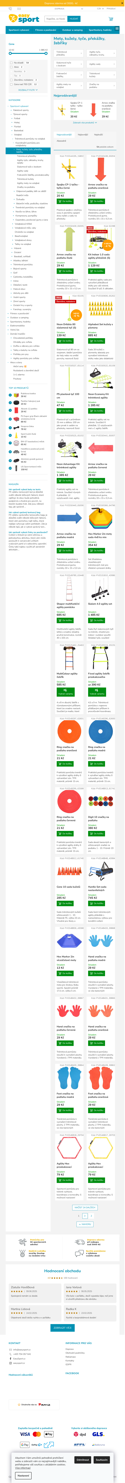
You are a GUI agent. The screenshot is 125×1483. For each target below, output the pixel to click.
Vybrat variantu (65, 693)
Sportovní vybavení (19, 106)
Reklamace (71, 1356)
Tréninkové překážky (26, 156)
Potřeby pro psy (21, 354)
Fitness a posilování (19, 313)
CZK (99, 8)
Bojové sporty (19, 268)
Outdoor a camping (19, 317)
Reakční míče (22, 195)
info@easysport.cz (21, 1349)
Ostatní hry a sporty (22, 305)
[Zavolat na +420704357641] (13, 8)
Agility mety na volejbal (28, 183)
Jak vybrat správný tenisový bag (24, 512)
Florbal (17, 126)
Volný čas (14, 329)
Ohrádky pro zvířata (22, 342)
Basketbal (18, 130)
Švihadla (20, 199)
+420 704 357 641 (22, 1354)
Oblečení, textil (20, 284)
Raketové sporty (21, 110)
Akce (18, 67)
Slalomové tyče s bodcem (29, 166)
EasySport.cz (19, 1358)
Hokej (17, 122)
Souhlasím (102, 1460)
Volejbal (18, 134)
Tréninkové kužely (25, 179)
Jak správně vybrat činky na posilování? (28, 532)
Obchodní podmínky (75, 1352)
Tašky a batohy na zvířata (25, 350)
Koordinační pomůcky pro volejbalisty (28, 144)
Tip (17, 75)
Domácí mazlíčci (17, 333)
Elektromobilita (17, 325)
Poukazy (17, 378)
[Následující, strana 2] (85, 1216)
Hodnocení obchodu (62, 1271)
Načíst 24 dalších (85, 1207)
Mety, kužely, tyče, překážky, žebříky (29, 150)
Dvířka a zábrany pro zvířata (26, 346)
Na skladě (21, 62)
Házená (17, 248)
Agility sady (22, 170)
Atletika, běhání (20, 260)
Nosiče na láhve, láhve (26, 211)
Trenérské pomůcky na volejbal (30, 207)
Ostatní (17, 252)
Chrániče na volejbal (24, 232)
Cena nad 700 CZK (25, 84)
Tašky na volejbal (23, 244)
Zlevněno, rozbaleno (25, 79)
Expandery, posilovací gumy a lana (32, 219)
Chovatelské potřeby (23, 338)
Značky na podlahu (26, 187)
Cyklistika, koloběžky (23, 276)
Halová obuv (19, 289)
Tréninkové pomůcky (23, 264)
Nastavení (23, 1475)
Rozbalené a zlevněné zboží (26, 370)
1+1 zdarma (18, 374)
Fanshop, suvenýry (22, 309)
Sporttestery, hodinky (20, 321)
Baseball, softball (22, 256)
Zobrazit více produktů (83, 122)
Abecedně (61, 140)
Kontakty (70, 1360)
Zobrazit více (62, 1328)
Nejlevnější (83, 134)
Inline (15, 281)
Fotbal (17, 118)
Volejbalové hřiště (23, 223)
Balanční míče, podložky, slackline (32, 203)
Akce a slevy (16, 362)
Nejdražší (98, 134)
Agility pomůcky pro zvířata (26, 358)
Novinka (19, 71)
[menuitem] (19, 30)
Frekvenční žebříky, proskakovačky (33, 175)
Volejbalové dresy (23, 240)
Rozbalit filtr (26, 90)
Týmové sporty (20, 114)
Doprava (59, 8)
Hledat (74, 18)
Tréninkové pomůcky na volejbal (30, 138)
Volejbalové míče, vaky (25, 227)
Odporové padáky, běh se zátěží (31, 191)
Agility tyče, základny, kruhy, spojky (30, 161)
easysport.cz (19, 1363)
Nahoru (86, 1224)
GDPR (68, 1364)
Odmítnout (83, 1460)
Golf (15, 272)
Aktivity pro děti (20, 293)
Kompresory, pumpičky (26, 215)
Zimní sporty (19, 301)
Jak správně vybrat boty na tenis (25, 489)
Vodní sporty (19, 297)
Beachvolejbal (21, 236)
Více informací (22, 1468)
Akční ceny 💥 (20, 366)
